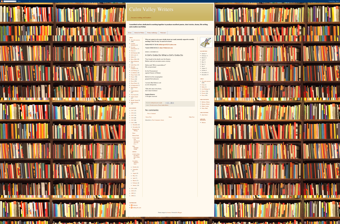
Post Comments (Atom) (158, 120)
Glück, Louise (205, 106)
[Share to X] (170, 103)
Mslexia (204, 122)
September (135, 169)
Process (133, 79)
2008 (132, 195)
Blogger (180, 212)
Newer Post (148, 117)
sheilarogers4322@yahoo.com (167, 44)
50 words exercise (154, 105)
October (135, 167)
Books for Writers (139, 33)
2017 (132, 110)
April (134, 178)
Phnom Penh (135, 135)
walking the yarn (137, 207)
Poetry (159, 105)
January (135, 185)
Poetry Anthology (152, 33)
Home (129, 33)
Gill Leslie (133, 55)
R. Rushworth (134, 85)
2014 (132, 118)
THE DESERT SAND (135, 147)
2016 (132, 113)
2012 (132, 122)
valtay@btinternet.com (166, 48)
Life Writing (134, 70)
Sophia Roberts (165, 105)
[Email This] (166, 103)
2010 (132, 191)
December (135, 125)
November (135, 127)
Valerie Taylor (134, 96)
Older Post (191, 117)
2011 (132, 188)
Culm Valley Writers (151, 9)
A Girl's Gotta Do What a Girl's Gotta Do (136, 156)
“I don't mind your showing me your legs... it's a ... (136, 141)
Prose (132, 81)
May (134, 175)
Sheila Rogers (134, 87)
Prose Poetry (134, 83)
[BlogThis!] (168, 103)
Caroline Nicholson (133, 44)
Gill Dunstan (134, 53)
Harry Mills (134, 59)
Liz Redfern (134, 73)
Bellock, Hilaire (206, 102)
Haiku (132, 57)
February (135, 183)
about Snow (205, 115)
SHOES (134, 152)
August (135, 173)
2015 (132, 115)
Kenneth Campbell (133, 67)
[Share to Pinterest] (173, 103)
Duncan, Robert (206, 104)
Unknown (135, 205)
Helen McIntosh (135, 61)
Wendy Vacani (134, 100)
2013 (132, 120)
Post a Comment (151, 113)
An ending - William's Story (135, 162)
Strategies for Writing (135, 130)
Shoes (133, 133)
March (134, 180)
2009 (132, 193)
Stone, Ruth (205, 108)
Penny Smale (134, 75)
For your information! (134, 47)
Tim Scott (133, 94)
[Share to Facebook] (171, 103)
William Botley (135, 102)
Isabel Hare (134, 65)
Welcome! (163, 33)
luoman (169, 212)
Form (132, 51)
